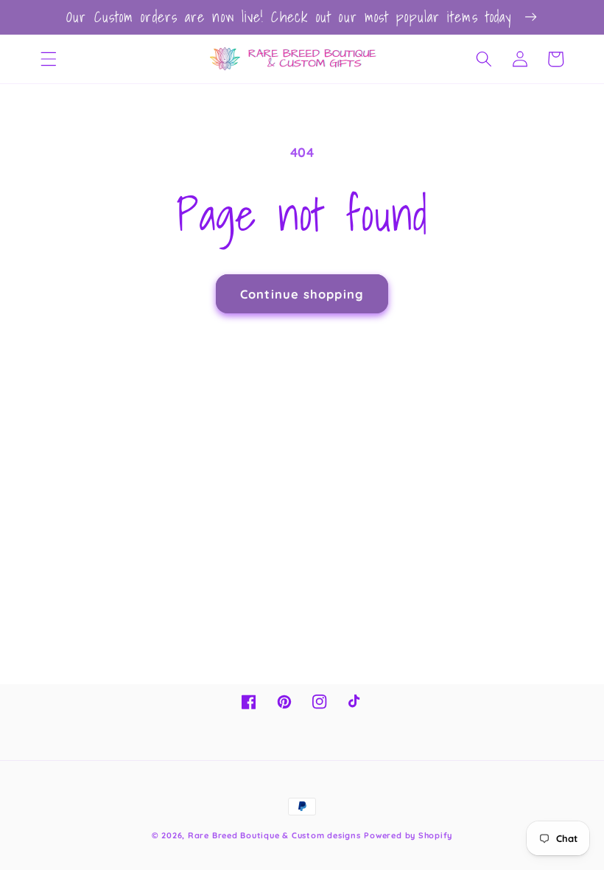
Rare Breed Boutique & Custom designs (274, 835)
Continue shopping (302, 294)
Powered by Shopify (408, 835)
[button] (48, 59)
